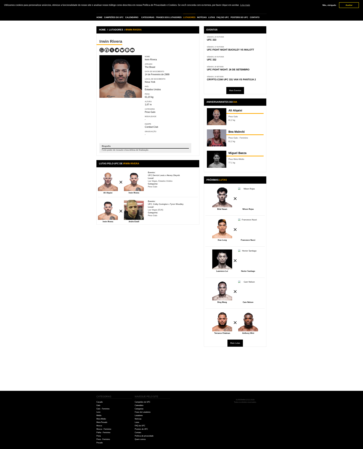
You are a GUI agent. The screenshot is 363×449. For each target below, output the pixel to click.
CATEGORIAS (147, 17)
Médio (98, 415)
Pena (98, 436)
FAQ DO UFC (223, 17)
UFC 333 (211, 39)
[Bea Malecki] (216, 137)
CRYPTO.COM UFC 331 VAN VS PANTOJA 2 (231, 79)
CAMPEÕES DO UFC (114, 17)
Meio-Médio (101, 419)
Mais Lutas (235, 343)
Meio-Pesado (101, 422)
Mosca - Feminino (103, 429)
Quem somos (140, 439)
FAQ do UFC (140, 426)
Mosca (99, 426)
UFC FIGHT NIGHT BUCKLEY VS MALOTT (230, 49)
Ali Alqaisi (235, 110)
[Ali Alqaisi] (216, 116)
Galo (98, 405)
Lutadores (139, 415)
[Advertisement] (120, 118)
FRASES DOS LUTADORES (169, 17)
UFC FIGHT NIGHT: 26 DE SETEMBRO (228, 69)
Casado (99, 402)
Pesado (99, 443)
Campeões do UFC (142, 402)
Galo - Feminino (102, 409)
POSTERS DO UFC (239, 17)
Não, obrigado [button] (329, 5)
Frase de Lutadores (143, 412)
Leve (98, 412)
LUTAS (211, 17)
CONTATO (254, 17)
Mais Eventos (235, 90)
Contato (138, 432)
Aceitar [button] (349, 5)
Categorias (139, 409)
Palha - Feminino (103, 432)
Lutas (137, 422)
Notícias (138, 419)
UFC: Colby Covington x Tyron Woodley (165, 204)
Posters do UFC (141, 429)
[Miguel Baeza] (216, 159)
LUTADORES (189, 17)
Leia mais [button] (245, 5)
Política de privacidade (144, 436)
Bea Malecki (236, 131)
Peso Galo (150, 112)
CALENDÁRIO (131, 17)
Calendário (139, 405)
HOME (99, 17)
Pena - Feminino (103, 439)
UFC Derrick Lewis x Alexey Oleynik (164, 175)
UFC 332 (211, 59)
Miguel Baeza (237, 153)
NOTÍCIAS (202, 17)
